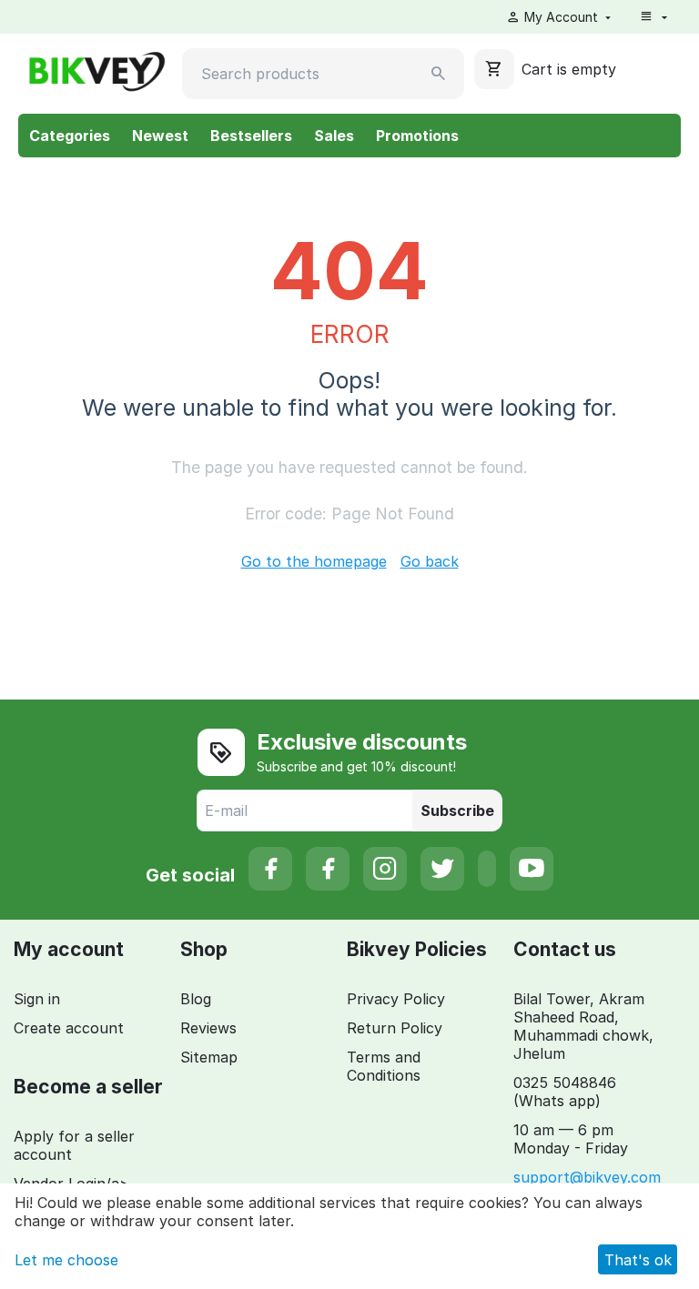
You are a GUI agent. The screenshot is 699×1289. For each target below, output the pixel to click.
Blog (195, 999)
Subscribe (457, 810)
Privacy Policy (396, 999)
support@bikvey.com (587, 1177)
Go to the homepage (314, 561)
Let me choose (66, 1260)
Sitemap (209, 1057)
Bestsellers (251, 135)
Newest (160, 135)
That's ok (638, 1260)
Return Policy (394, 1028)
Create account (69, 1028)
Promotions (417, 135)
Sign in (37, 999)
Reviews (208, 1028)
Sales (334, 135)
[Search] (439, 74)
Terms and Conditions (383, 1066)
